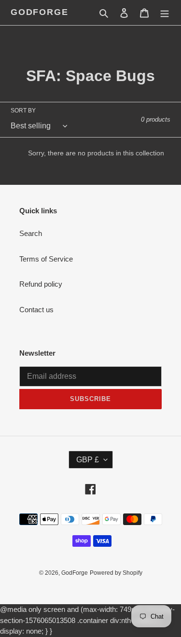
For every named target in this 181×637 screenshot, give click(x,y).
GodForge (39, 12)
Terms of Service (46, 259)
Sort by (23, 110)
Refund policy (40, 284)
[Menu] (164, 12)
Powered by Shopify (116, 572)
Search (30, 233)
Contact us (36, 309)
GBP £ (87, 460)
